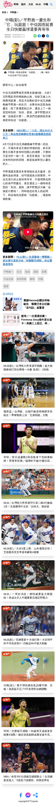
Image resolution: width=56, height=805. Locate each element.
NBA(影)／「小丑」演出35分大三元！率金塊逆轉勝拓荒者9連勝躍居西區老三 (28, 134)
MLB (38, 4)
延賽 (44, 271)
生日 (19, 271)
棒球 (32, 279)
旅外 (23, 4)
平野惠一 (14, 12)
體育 (6, 286)
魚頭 (27, 271)
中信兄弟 (8, 279)
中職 (45, 4)
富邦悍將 (21, 279)
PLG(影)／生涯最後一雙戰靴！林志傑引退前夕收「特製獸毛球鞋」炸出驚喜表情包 (27, 260)
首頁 (4, 12)
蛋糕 (35, 271)
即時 (16, 4)
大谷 (30, 4)
